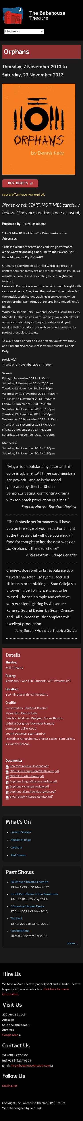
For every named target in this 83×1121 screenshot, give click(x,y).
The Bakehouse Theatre (47, 15)
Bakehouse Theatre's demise (29, 882)
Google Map (11, 1035)
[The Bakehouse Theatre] (13, 22)
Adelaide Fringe (20, 840)
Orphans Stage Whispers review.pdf (33, 781)
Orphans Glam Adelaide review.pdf (33, 791)
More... (72, 943)
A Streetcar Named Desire (27, 906)
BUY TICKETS (23, 183)
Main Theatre (14, 667)
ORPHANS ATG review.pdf (27, 776)
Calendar (16, 847)
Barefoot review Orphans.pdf (29, 766)
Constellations (19, 931)
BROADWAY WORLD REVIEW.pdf (31, 797)
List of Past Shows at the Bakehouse (34, 894)
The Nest (16, 918)
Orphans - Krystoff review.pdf (29, 786)
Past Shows (18, 855)
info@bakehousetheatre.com (32, 1065)
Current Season (20, 832)
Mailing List (9, 1086)
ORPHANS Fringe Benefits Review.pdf (34, 771)
